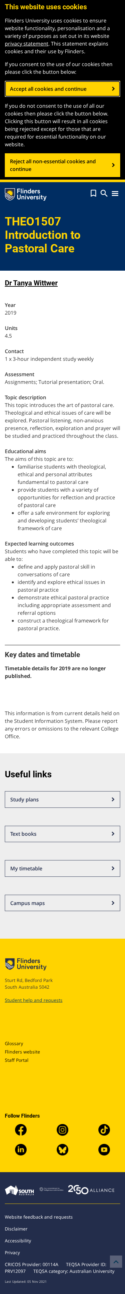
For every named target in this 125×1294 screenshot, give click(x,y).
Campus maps (27, 903)
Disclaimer (16, 1229)
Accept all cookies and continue (48, 88)
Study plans (24, 799)
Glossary (14, 1043)
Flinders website (22, 1052)
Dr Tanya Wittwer (31, 283)
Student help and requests (34, 1000)
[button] (93, 193)
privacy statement (26, 43)
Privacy (12, 1252)
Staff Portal (17, 1060)
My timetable (26, 868)
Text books (23, 833)
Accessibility (18, 1241)
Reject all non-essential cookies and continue (53, 165)
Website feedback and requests (39, 1217)
